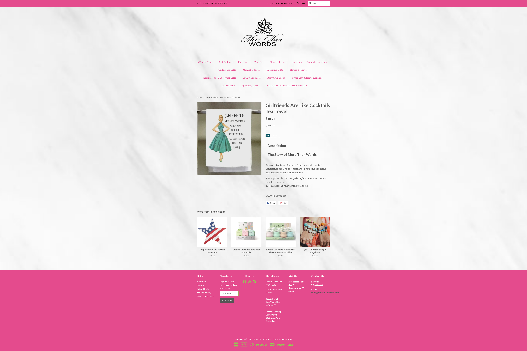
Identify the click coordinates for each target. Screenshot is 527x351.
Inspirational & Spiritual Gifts (220, 78)
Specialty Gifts (250, 85)
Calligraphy (229, 85)
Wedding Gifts (275, 70)
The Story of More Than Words (292, 154)
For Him (243, 62)
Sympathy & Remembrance (307, 78)
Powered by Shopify (282, 339)
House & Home (298, 70)
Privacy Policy (204, 292)
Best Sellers (225, 62)
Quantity (271, 125)
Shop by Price (277, 62)
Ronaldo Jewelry (316, 62)
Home (199, 97)
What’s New (205, 62)
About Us (201, 282)
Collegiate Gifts (227, 70)
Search (200, 285)
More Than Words (262, 339)
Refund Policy (203, 289)
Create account (285, 3)
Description (277, 145)
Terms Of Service (205, 296)
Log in (270, 3)
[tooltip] (268, 138)
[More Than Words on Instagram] (254, 282)
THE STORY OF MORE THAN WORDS (286, 85)
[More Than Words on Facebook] (244, 282)
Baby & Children (276, 78)
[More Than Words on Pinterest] (249, 282)
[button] (268, 135)
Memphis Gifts (251, 70)
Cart (303, 3)
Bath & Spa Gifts (252, 78)
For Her (259, 62)
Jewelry (296, 62)
